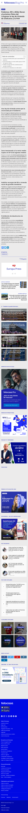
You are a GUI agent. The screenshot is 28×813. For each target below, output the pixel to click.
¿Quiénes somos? (5, 723)
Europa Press (7, 23)
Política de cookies (5, 810)
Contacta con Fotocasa (6, 768)
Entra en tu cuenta (5, 773)
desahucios (4, 254)
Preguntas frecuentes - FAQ (7, 728)
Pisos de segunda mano (6, 742)
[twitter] (6, 716)
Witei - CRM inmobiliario (6, 777)
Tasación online (4, 752)
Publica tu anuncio (5, 783)
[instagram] (4, 716)
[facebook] (2, 716)
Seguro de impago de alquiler (7, 760)
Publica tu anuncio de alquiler (7, 785)
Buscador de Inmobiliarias (6, 751)
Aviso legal (3, 805)
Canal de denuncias (5, 736)
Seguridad (3, 732)
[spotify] (16, 716)
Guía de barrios (4, 749)
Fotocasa (3, 797)
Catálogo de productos (6, 788)
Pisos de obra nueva (5, 743)
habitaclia (9, 797)
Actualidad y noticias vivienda (7, 758)
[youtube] (9, 716)
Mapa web (3, 725)
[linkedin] (11, 716)
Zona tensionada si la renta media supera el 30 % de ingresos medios (14, 62)
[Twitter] (15, 274)
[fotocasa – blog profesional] (14, 3)
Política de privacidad (5, 730)
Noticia (3, 9)
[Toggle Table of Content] (23, 57)
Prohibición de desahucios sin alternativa (12, 67)
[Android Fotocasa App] (5, 710)
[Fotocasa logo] (13, 703)
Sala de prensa (4, 726)
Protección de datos (5, 807)
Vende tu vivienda (4, 790)
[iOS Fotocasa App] (5, 707)
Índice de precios (4, 747)
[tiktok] (13, 716)
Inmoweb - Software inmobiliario (8, 775)
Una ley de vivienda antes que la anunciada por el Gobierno (14, 59)
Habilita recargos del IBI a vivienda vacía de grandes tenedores (13, 65)
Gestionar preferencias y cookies (8, 734)
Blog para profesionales (6, 771)
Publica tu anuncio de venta (7, 786)
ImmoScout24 (15, 797)
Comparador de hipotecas (6, 756)
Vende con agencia (5, 754)
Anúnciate (3, 766)
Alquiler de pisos (4, 745)
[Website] (13, 274)
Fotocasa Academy (5, 770)
